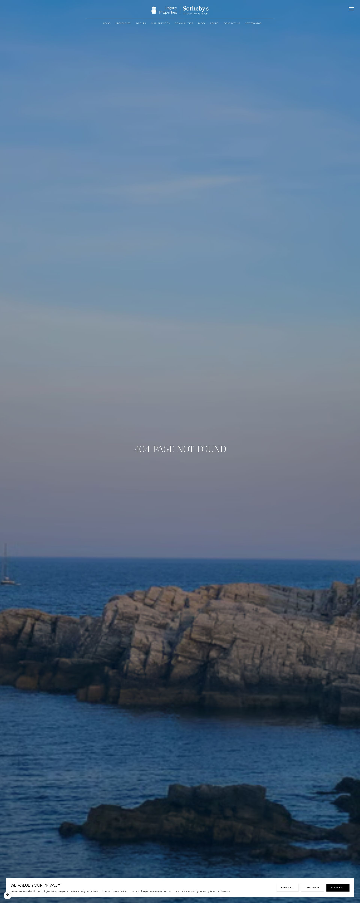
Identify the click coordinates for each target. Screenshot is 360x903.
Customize (313, 887)
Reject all (287, 887)
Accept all (338, 887)
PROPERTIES (123, 23)
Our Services (160, 23)
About (214, 23)
